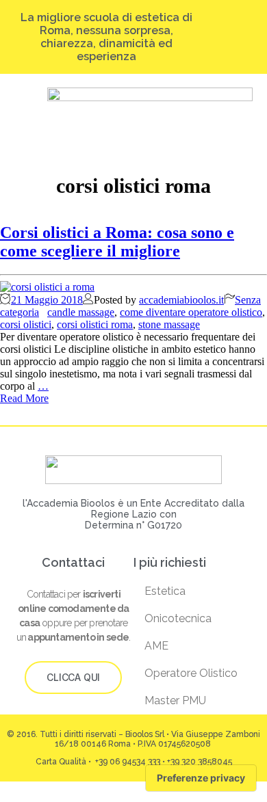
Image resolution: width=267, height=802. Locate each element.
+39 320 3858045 (199, 761)
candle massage (80, 312)
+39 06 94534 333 (126, 761)
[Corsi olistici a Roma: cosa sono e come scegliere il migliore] (47, 287)
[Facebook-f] (235, 32)
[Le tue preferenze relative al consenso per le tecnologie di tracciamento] (201, 778)
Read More (24, 398)
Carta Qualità (61, 761)
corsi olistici (25, 324)
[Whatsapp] (229, 42)
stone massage (169, 324)
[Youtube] (248, 32)
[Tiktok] (222, 32)
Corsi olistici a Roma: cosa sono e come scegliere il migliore (117, 242)
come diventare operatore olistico (191, 312)
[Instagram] (209, 32)
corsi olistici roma (95, 324)
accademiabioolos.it (181, 300)
